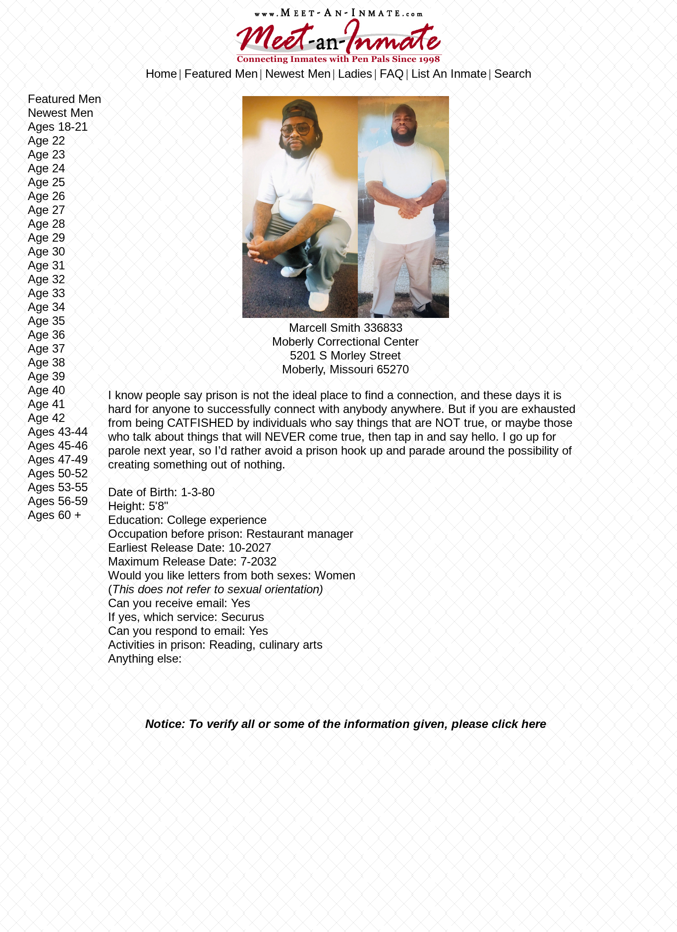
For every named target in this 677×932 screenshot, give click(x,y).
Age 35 (46, 320)
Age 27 (46, 209)
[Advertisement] (345, 812)
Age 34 (46, 306)
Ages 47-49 (58, 459)
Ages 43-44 (58, 431)
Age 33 (46, 293)
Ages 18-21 (58, 126)
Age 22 (46, 140)
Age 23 (46, 154)
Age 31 (46, 265)
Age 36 (46, 334)
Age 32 (46, 279)
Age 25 (46, 182)
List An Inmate (449, 73)
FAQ (392, 73)
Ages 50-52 (58, 473)
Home (161, 73)
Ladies (355, 73)
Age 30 (46, 251)
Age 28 (46, 223)
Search (512, 73)
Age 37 (46, 348)
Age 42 (46, 417)
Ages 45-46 (58, 445)
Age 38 (46, 362)
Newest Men (298, 73)
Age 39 (46, 376)
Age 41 (46, 404)
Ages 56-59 (58, 501)
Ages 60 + (54, 514)
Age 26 (46, 196)
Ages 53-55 (58, 487)
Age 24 (46, 168)
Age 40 (46, 390)
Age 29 (46, 237)
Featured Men (221, 73)
